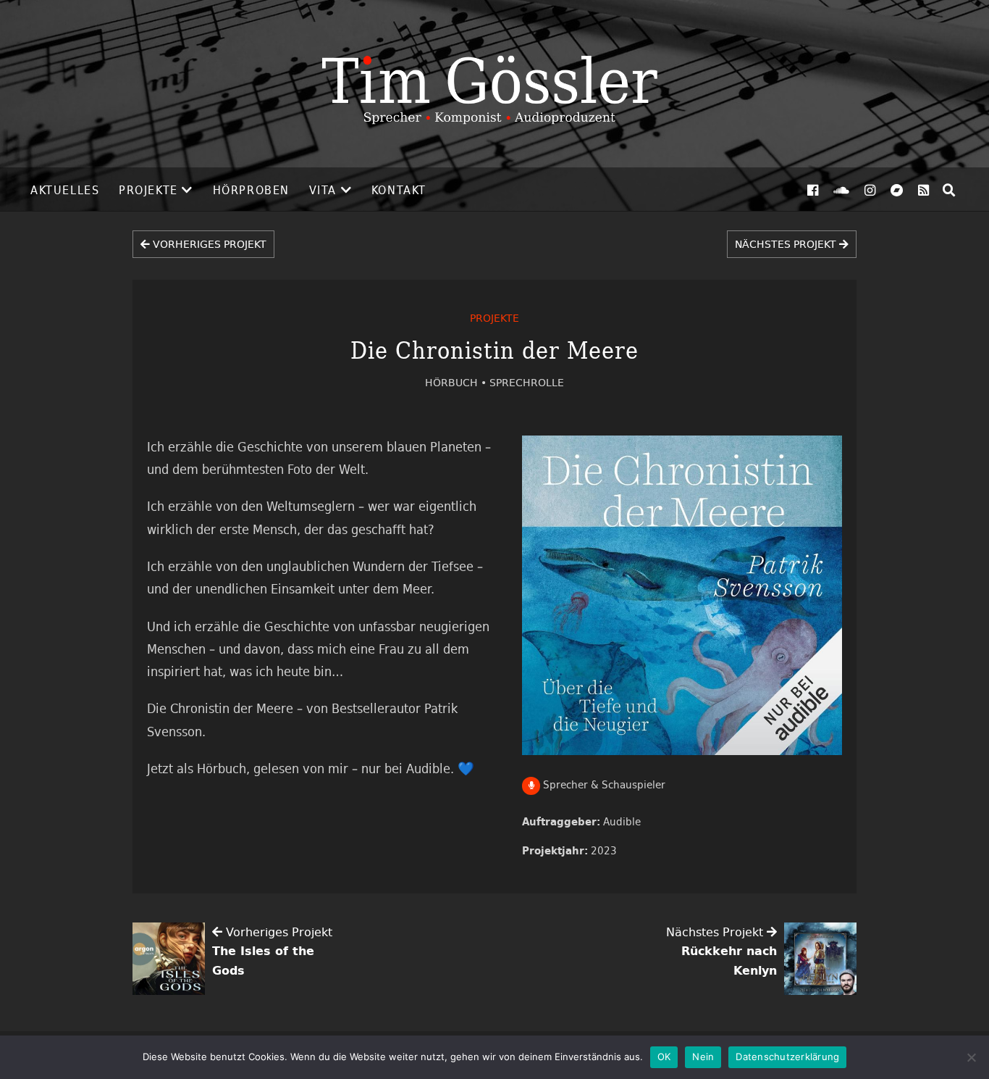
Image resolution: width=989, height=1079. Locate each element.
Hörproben (251, 190)
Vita (323, 190)
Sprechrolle (526, 382)
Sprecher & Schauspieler (602, 784)
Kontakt (398, 190)
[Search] (949, 190)
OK (664, 1056)
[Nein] (971, 1057)
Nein (703, 1056)
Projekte (148, 190)
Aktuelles (64, 190)
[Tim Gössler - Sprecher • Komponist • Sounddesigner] (494, 83)
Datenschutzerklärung (787, 1056)
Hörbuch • (457, 382)
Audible (622, 821)
